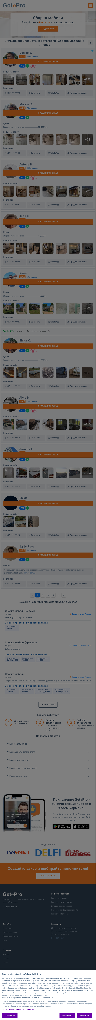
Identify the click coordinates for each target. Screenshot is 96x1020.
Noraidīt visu (67, 1015)
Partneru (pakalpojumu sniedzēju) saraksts (20, 1009)
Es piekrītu (84, 1015)
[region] (48, 995)
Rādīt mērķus (9, 1015)
